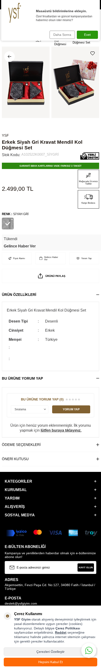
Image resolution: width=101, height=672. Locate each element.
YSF (5, 135)
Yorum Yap (86, 258)
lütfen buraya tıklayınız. (61, 430)
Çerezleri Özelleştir (50, 652)
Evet (87, 35)
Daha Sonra (62, 35)
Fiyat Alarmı (19, 258)
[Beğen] (93, 53)
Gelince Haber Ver (20, 246)
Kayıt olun (86, 567)
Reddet (60, 632)
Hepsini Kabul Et (50, 662)
